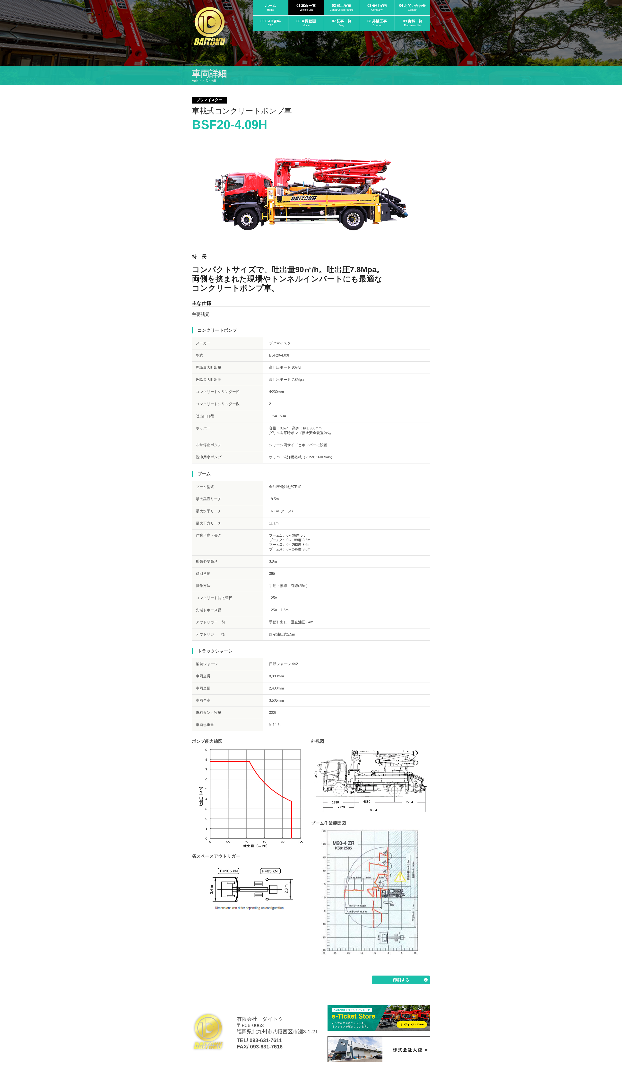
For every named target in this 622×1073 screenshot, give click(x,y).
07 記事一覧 (341, 23)
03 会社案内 (377, 7)
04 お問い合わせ (412, 7)
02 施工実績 (342, 7)
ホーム (270, 7)
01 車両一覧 (306, 7)
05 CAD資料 (270, 23)
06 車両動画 (306, 23)
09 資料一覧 (412, 23)
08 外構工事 (377, 23)
